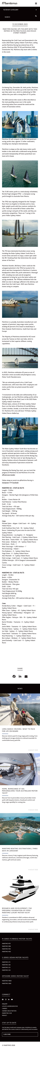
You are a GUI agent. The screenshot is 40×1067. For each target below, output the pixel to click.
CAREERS (4, 1008)
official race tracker (8, 475)
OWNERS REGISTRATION (9, 1011)
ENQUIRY (4, 1004)
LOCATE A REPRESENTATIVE (10, 1006)
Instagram (5, 483)
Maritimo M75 (6, 943)
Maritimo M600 (6, 981)
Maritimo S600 (6, 983)
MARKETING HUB (7, 1013)
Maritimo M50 (6, 951)
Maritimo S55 (6, 967)
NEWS (20, 689)
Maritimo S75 (6, 962)
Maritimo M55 (6, 949)
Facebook (15, 483)
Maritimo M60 (6, 946)
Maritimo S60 (6, 965)
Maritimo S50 (6, 970)
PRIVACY (4, 1015)
